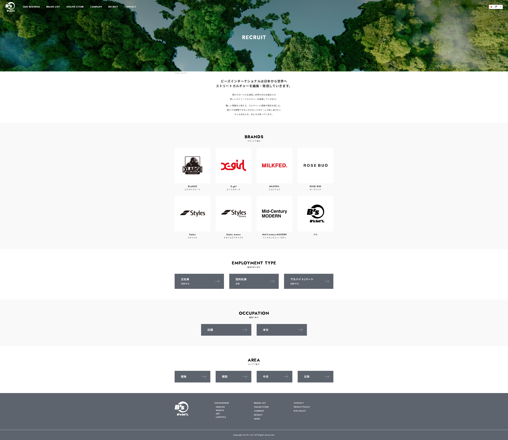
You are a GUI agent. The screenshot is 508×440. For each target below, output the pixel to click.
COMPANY (96, 6)
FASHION (220, 407)
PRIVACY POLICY (302, 407)
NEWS (257, 419)
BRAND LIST (53, 6)
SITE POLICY (300, 411)
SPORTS (220, 410)
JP (496, 6)
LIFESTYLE (221, 417)
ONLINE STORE (75, 6)
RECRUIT (113, 6)
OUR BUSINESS (31, 6)
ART (218, 413)
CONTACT (130, 6)
